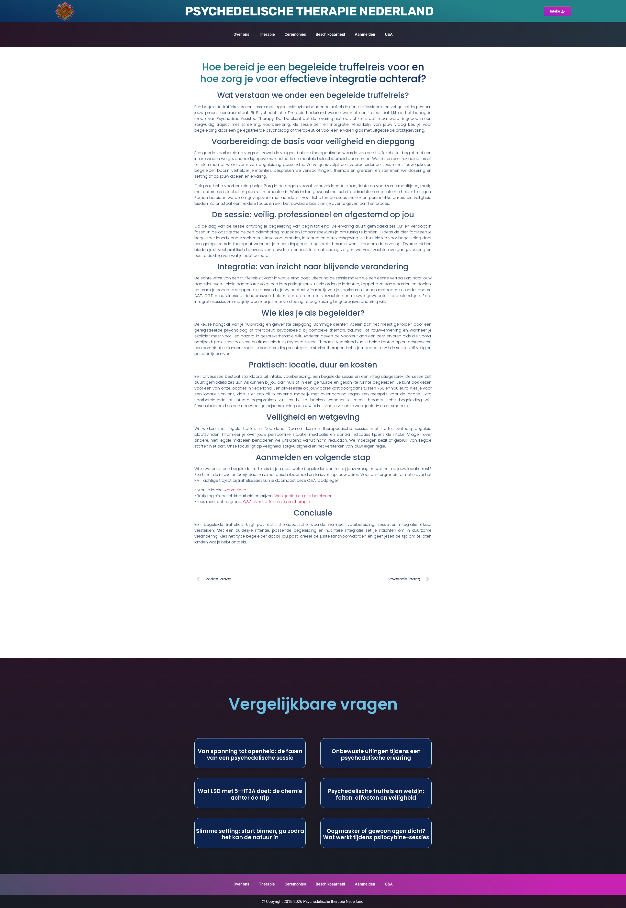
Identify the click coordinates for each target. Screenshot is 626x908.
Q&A (389, 34)
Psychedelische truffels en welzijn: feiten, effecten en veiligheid (376, 794)
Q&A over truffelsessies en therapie (276, 502)
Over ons (241, 34)
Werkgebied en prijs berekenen (303, 496)
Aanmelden (365, 34)
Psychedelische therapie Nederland (309, 11)
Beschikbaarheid (330, 34)
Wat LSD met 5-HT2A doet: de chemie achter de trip (250, 794)
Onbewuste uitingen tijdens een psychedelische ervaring (376, 754)
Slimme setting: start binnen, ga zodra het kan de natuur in (250, 834)
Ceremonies (295, 34)
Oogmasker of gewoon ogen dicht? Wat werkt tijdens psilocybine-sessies (376, 834)
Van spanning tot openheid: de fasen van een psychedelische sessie (250, 754)
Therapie (267, 34)
